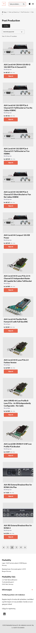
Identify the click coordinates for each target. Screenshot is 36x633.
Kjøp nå (10, 76)
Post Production (25, 12)
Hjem (5, 12)
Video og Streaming (13, 12)
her (5, 608)
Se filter (6, 26)
